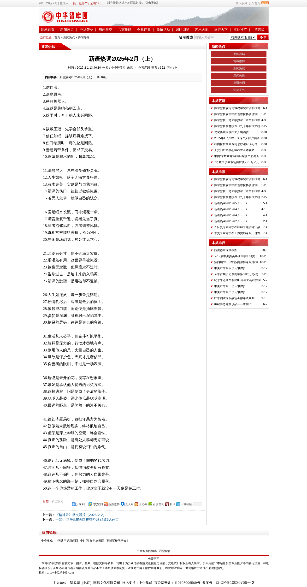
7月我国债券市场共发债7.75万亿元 (236, 162)
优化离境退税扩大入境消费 (231, 132)
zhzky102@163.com (60, 572)
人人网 (129, 504)
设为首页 (254, 3)
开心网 (143, 504)
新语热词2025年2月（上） (231, 221)
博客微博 (239, 61)
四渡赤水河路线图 (225, 250)
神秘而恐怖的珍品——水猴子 (233, 304)
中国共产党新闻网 (66, 540)
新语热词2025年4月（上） (231, 215)
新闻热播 (239, 75)
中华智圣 (86, 29)
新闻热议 (239, 68)
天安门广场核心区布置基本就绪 (234, 150)
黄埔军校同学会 (116, 540)
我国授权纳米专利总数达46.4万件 (235, 144)
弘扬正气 (239, 90)
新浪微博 (114, 504)
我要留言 (165, 551)
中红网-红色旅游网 (92, 540)
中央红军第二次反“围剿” (229, 292)
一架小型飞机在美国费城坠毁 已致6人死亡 (87, 519)
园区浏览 (182, 29)
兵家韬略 (124, 29)
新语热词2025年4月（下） (231, 209)
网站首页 (47, 29)
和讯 (172, 504)
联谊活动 (163, 29)
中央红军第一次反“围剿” (229, 286)
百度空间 (158, 504)
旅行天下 (221, 29)
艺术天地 (201, 29)
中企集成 (47, 540)
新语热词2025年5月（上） (231, 203)
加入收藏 (241, 3)
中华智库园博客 (147, 551)
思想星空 (105, 29)
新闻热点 (67, 29)
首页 (57, 37)
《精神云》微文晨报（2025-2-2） (80, 515)
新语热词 (57, 501)
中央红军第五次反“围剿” (229, 268)
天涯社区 (186, 504)
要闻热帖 (83, 37)
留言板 (259, 29)
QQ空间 (98, 504)
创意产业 (144, 29)
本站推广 (240, 29)
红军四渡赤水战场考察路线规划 (234, 298)
